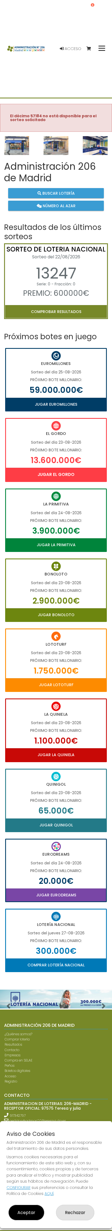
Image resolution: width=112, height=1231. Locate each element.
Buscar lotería (58, 193)
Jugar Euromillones (56, 404)
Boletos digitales (17, 1070)
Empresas (12, 1055)
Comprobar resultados (56, 311)
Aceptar (26, 1212)
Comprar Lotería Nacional (56, 965)
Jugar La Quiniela (56, 755)
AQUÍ (49, 1193)
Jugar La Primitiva (56, 545)
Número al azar (59, 205)
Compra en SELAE (18, 1060)
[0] (91, 49)
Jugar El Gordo (56, 474)
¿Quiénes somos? (18, 1034)
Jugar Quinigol (56, 825)
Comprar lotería (17, 1039)
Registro (11, 1081)
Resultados (13, 1044)
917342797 (18, 1115)
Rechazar (75, 1212)
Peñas (9, 1065)
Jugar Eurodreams (56, 895)
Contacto (12, 1050)
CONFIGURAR (18, 1187)
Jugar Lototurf (56, 685)
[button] (8, 152)
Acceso (72, 48)
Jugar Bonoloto (56, 615)
